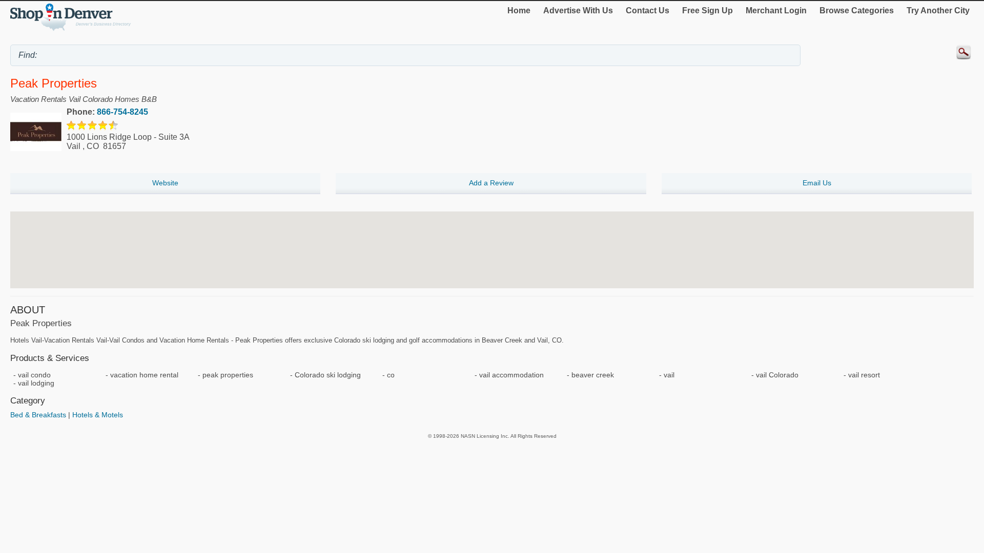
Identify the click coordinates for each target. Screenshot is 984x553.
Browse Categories (856, 10)
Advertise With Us (578, 10)
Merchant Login (776, 10)
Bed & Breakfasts (38, 415)
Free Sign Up (707, 10)
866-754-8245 (122, 112)
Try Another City (938, 10)
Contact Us (647, 10)
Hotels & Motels (97, 415)
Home (518, 10)
